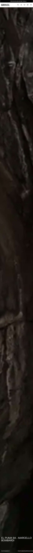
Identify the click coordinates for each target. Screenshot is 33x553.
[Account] (21, 5)
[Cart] (28, 5)
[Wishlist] (24, 5)
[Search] (18, 5)
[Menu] (31, 5)
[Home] (5, 5)
